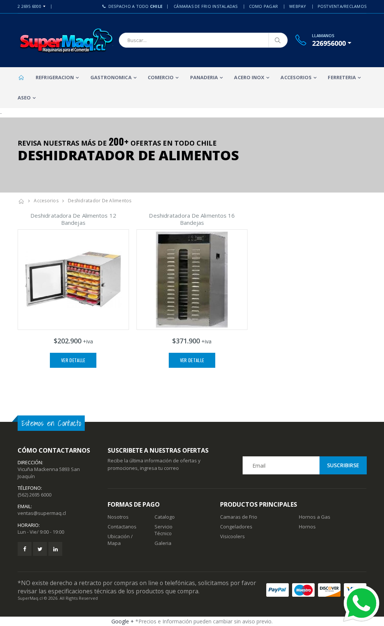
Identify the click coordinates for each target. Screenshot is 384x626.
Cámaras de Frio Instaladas (206, 6)
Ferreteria (342, 77)
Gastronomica (111, 77)
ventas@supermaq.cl (42, 513)
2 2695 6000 (29, 6)
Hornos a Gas (314, 516)
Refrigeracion (55, 77)
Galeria (162, 543)
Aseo (24, 97)
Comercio (161, 77)
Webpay (297, 6)
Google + (122, 621)
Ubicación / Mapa (120, 539)
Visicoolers (232, 536)
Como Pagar (263, 6)
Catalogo (164, 516)
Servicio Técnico (163, 530)
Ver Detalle (73, 360)
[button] (331, 43)
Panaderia (204, 77)
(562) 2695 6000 (34, 494)
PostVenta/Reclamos (342, 6)
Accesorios (296, 77)
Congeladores (236, 526)
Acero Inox (249, 77)
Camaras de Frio (238, 516)
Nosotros (118, 516)
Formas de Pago (134, 504)
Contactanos (122, 526)
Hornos (307, 526)
